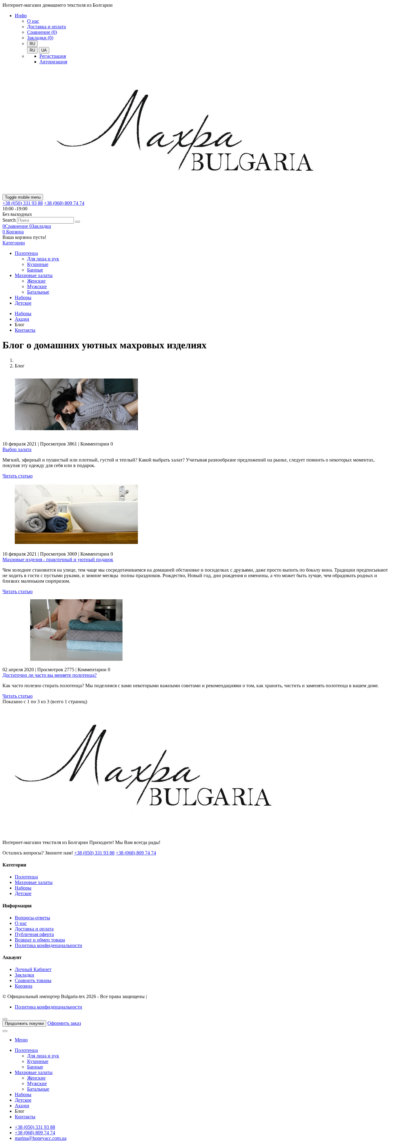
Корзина (23, 986)
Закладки (24, 974)
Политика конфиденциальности (48, 945)
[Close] (4, 1019)
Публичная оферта (34, 934)
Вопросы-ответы (32, 917)
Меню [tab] (21, 1039)
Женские (36, 281)
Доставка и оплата (46, 26)
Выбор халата (16, 449)
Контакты (25, 330)
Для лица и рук (43, 258)
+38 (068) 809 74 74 (64, 203)
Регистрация (52, 56)
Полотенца (26, 253)
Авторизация (53, 61)
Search (9, 220)
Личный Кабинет (33, 969)
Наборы (23, 297)
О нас (33, 21)
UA (44, 50)
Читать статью (17, 475)
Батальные (38, 292)
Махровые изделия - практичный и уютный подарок (57, 559)
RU (32, 50)
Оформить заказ (64, 1023)
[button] (13, 231)
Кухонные (37, 264)
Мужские (37, 286)
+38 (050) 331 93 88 (22, 203)
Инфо (21, 15)
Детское (23, 303)
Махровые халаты (34, 275)
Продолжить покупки (24, 1023)
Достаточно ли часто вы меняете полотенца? (49, 675)
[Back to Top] (4, 1031)
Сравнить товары (33, 980)
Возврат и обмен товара (40, 939)
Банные (35, 269)
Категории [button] (13, 242)
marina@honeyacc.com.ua (40, 1138)
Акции (22, 319)
